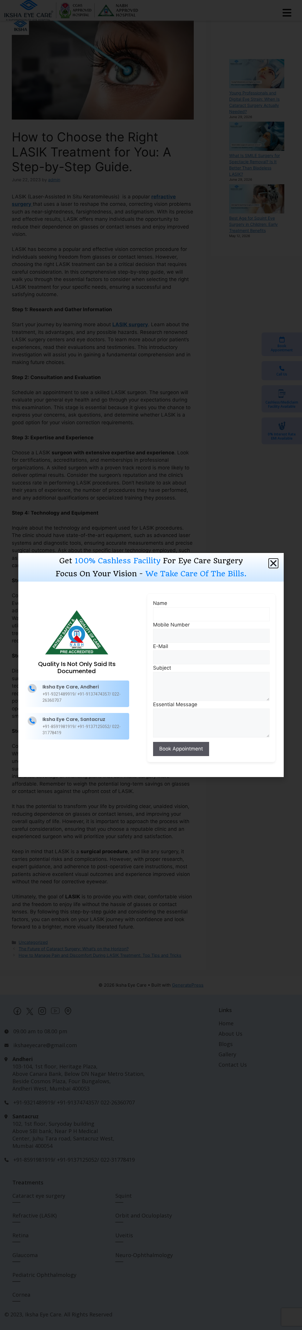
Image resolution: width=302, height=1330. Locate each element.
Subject (162, 668)
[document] (151, 665)
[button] (273, 563)
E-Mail (160, 646)
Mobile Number (171, 625)
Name (160, 603)
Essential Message (175, 704)
